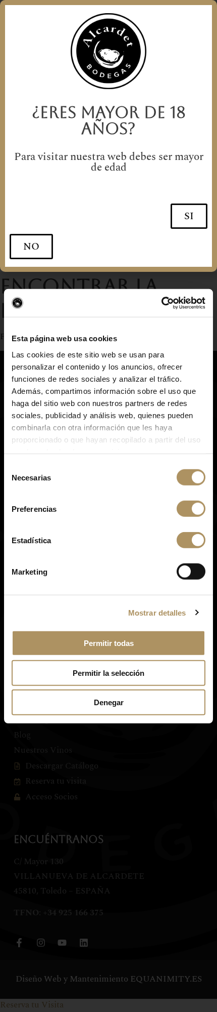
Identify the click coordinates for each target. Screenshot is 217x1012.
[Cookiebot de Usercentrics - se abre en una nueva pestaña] (161, 302)
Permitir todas (109, 643)
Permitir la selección (108, 672)
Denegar (109, 702)
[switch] (191, 509)
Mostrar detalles (157, 612)
